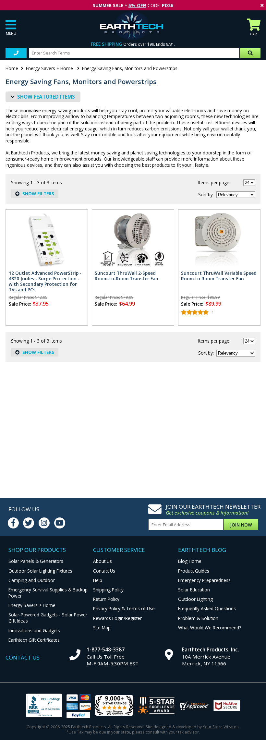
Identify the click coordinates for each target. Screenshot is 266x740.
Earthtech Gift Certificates (34, 640)
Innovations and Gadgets (34, 630)
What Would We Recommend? (209, 628)
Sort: (206, 194)
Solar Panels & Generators (35, 561)
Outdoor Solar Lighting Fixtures (40, 571)
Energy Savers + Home (50, 68)
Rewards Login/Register (117, 618)
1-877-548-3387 (106, 649)
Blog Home (189, 561)
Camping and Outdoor (31, 580)
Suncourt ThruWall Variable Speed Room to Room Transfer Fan (219, 276)
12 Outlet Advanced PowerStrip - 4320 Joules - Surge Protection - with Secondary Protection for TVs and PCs (45, 281)
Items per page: (214, 182)
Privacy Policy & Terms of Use (124, 608)
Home (12, 68)
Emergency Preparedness (204, 580)
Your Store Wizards (221, 726)
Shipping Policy (108, 590)
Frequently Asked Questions (207, 608)
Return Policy (106, 599)
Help (97, 580)
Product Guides (193, 571)
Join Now (241, 525)
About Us (102, 561)
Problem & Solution (198, 618)
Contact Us (104, 571)
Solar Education (194, 590)
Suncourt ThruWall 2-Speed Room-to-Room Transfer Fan (126, 276)
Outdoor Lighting (195, 599)
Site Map (102, 628)
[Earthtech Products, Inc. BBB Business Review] (44, 706)
